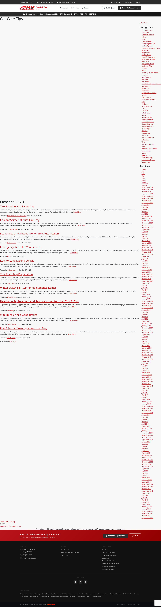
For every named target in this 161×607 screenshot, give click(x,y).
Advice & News (115, 2)
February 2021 (147, 297)
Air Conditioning (147, 30)
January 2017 (146, 404)
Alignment (145, 32)
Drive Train (145, 62)
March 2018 (146, 373)
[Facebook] (75, 582)
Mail (6, 522)
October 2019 (146, 330)
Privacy (12, 522)
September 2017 (147, 386)
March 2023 (146, 241)
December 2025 (147, 187)
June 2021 (145, 288)
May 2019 (145, 341)
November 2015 (147, 435)
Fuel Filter (145, 79)
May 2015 (145, 449)
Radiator (72, 597)
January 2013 (146, 509)
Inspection (11, 284)
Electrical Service (115, 594)
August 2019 (146, 335)
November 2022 (147, 250)
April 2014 (145, 475)
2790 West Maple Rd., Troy (45, 2)
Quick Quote (110, 8)
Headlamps (11, 311)
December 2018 (147, 352)
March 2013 (146, 504)
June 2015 (145, 446)
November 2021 (147, 277)
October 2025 (146, 192)
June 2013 (145, 498)
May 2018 (145, 368)
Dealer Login (131, 604)
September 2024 (147, 203)
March (144, 180)
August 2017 (146, 388)
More (137, 2)
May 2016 (145, 422)
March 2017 (146, 399)
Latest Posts (144, 23)
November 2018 (147, 355)
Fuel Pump (145, 82)
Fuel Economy (146, 77)
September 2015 (147, 440)
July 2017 (145, 390)
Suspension (146, 133)
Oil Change (145, 104)
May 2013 (145, 500)
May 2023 (145, 236)
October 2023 (146, 225)
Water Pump (146, 155)
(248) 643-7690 (27, 2)
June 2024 (145, 210)
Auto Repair (54, 594)
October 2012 (146, 516)
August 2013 (146, 493)
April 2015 (145, 451)
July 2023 (145, 232)
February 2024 (147, 216)
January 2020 (146, 326)
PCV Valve (145, 111)
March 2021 (146, 294)
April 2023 (145, 239)
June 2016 (145, 420)
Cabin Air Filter (147, 41)
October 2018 (146, 357)
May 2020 (145, 317)
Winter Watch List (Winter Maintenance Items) (28, 287)
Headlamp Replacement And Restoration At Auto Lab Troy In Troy (39, 301)
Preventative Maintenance (59, 597)
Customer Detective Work (151, 48)
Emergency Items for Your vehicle (20, 247)
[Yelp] (85, 582)
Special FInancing (108, 569)
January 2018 (146, 377)
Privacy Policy (120, 604)
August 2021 (146, 283)
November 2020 (147, 303)
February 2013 (147, 507)
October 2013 (146, 489)
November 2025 (147, 189)
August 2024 (146, 205)
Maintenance (11, 243)
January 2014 (146, 482)
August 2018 (146, 361)
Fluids (144, 70)
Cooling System (12, 229)
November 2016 (147, 408)
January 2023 (146, 245)
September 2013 (147, 491)
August (144, 169)
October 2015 (146, 437)
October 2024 (146, 201)
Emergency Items (148, 64)
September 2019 (147, 332)
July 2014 (145, 471)
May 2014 (145, 473)
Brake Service (86, 594)
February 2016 (147, 428)
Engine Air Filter (147, 66)
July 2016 (145, 417)
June (143, 174)
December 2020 (147, 301)
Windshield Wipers (148, 160)
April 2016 (145, 424)
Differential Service (148, 59)
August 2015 (146, 442)
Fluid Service (24, 597)
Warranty (145, 153)
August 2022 (146, 256)
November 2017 (147, 382)
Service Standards (148, 122)
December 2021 (147, 274)
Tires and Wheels (148, 144)
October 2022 (146, 252)
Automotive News (148, 35)
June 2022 (145, 261)
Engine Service (127, 594)
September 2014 (147, 466)
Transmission (146, 151)
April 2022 (145, 265)
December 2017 (147, 379)
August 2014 (146, 469)
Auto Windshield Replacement (70, 594)
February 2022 (147, 270)
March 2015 (146, 453)
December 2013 (147, 484)
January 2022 (146, 272)
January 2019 (146, 350)
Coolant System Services (100, 594)
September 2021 (147, 281)
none (143, 102)
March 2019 (146, 346)
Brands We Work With (109, 561)
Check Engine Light (148, 44)
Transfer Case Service (149, 149)
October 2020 (146, 306)
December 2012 (147, 511)
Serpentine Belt (147, 117)
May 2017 (145, 395)
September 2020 (147, 308)
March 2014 (146, 478)
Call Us (135, 536)
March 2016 (146, 426)
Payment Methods (109, 566)
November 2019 (147, 328)
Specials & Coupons (108, 552)
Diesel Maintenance (148, 57)
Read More (77, 212)
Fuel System (11, 338)
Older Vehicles (12, 324)
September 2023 (147, 227)
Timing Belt (145, 135)
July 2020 (145, 312)
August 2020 (146, 310)
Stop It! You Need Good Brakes (18, 314)
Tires (143, 142)
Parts (9, 256)
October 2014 (146, 464)
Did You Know (146, 55)
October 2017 (146, 384)
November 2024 (147, 198)
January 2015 (146, 457)
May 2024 (145, 212)
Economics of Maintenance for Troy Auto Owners (29, 233)
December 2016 (147, 406)
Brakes (144, 39)
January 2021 (146, 299)
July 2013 (145, 495)
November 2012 (147, 513)
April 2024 (145, 214)
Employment (16, 526)
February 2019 (147, 348)
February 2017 (147, 402)
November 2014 (147, 462)
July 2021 (145, 285)
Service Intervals (147, 120)
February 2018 (147, 375)
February (145, 183)
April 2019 (145, 344)
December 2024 (147, 196)
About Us (128, 2)
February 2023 (147, 243)
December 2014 (147, 460)
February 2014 (147, 480)
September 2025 (147, 194)
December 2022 (147, 247)
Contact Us (105, 558)
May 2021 (145, 290)
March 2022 (146, 268)
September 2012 (147, 518)
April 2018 (145, 370)
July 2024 (145, 207)
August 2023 (146, 230)
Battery (144, 37)
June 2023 (145, 234)
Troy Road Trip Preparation (16, 274)
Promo (86, 8)
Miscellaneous (44, 597)
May (143, 176)
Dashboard (145, 50)
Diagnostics (146, 53)
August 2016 (146, 415)
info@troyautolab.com (30, 558)
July (143, 172)
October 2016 (146, 411)
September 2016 (147, 413)
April (143, 178)
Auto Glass (45, 594)
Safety (144, 115)
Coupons (76, 8)
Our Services (106, 550)
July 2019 (145, 337)
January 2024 (146, 218)
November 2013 (147, 487)
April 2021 (145, 292)
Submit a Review (6, 526)
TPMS (144, 146)
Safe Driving (146, 113)
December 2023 (147, 221)
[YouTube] (80, 582)
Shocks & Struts (147, 124)
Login (2, 522)
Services (65, 8)
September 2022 (147, 254)
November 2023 (147, 223)
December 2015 (147, 433)
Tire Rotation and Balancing (17, 206)
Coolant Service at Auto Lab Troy (19, 220)
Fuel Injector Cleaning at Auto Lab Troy (23, 328)
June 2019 (145, 339)
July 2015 (145, 444)
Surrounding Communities (110, 563)
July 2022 (145, 259)
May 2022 (145, 263)
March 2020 (146, 321)
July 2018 (145, 364)
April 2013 (145, 502)
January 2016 (146, 431)
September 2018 (147, 359)
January (144, 185)
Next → (13, 342)
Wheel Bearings (147, 158)
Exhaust (144, 68)
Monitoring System (148, 99)
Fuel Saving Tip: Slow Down (151, 84)
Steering (144, 131)
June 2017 (145, 393)
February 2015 (147, 455)
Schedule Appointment (130, 8)
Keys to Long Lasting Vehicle (17, 260)
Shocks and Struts (148, 126)
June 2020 (145, 315)
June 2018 (145, 366)
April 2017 (145, 397)
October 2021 (146, 279)
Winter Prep (11, 297)
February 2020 (147, 323)
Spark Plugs (146, 129)
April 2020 (145, 319)
